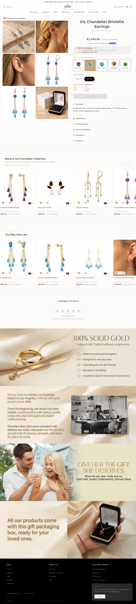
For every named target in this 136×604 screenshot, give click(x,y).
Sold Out (90, 96)
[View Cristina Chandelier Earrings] (18, 187)
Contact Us (53, 576)
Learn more (115, 591)
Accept (100, 596)
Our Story (52, 569)
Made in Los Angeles (56, 573)
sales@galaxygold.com (14, 593)
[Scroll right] (128, 163)
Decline (109, 596)
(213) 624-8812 (28, 593)
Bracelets (66, 12)
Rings (55, 12)
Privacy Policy (96, 576)
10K (30, 203)
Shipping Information (99, 569)
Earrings (45, 12)
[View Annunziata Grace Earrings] (94, 258)
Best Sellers (94, 12)
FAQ (50, 580)
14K (33, 203)
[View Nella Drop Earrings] (56, 187)
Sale (104, 12)
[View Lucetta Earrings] (18, 258)
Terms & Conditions (98, 580)
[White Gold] (81, 89)
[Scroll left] (123, 163)
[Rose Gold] (87, 89)
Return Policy (96, 573)
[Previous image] (2, 187)
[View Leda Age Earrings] (94, 187)
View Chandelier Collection (17, 165)
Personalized (79, 12)
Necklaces (34, 12)
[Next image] (33, 187)
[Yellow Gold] (75, 89)
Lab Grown (10, 583)
